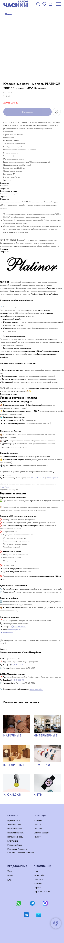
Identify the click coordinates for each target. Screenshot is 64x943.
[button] (38, 4)
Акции (10, 875)
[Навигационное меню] (58, 4)
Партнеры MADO (42, 892)
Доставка (38, 820)
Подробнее (4, 487)
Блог (9, 879)
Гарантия (38, 829)
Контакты (38, 883)
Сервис (37, 887)
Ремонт (37, 837)
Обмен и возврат (41, 833)
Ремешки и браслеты (17, 849)
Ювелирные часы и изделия (20, 853)
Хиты (9, 871)
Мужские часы (14, 820)
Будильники (12, 841)
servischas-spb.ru (36, 689)
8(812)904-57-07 (38, 478)
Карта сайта (39, 875)
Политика (38, 879)
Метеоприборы (14, 845)
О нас (36, 871)
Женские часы (14, 824)
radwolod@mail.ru (53, 478)
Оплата (37, 824)
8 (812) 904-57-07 (19, 665)
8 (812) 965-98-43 (19, 680)
